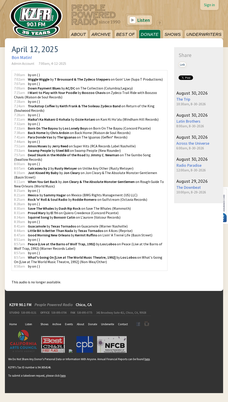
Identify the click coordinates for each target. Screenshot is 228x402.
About (80, 324)
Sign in (209, 4)
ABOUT (78, 34)
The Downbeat (188, 187)
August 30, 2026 (192, 93)
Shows (44, 324)
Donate (92, 324)
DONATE (150, 34)
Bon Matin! (22, 57)
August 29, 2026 (192, 181)
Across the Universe (192, 143)
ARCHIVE (101, 34)
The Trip (183, 99)
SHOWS (173, 34)
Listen (143, 20)
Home (13, 324)
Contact (123, 324)
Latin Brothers (188, 121)
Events (69, 324)
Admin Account (23, 63)
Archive (56, 324)
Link (182, 65)
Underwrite (107, 324)
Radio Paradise (189, 165)
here (147, 359)
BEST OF (125, 34)
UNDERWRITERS (204, 34)
